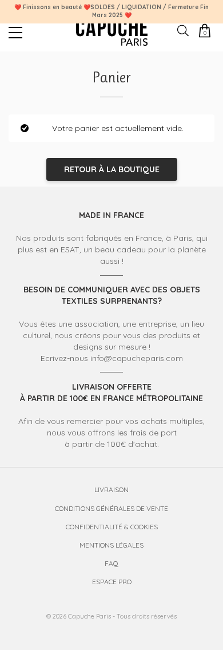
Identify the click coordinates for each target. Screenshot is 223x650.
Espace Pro (112, 581)
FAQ (111, 563)
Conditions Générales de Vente (111, 508)
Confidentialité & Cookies (112, 526)
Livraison (111, 489)
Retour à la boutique (112, 169)
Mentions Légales (111, 545)
